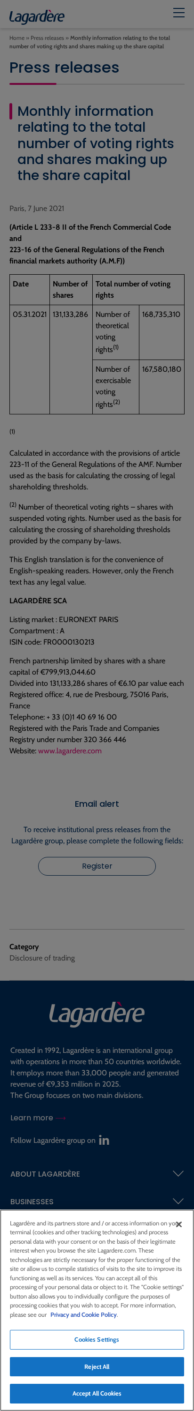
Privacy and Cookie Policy (83, 1314)
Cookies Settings (96, 1339)
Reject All (96, 1366)
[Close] (179, 1224)
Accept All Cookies (97, 1393)
